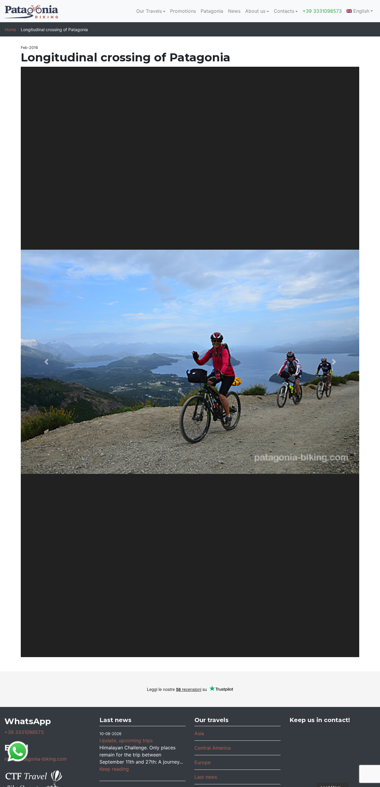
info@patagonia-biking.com (35, 759)
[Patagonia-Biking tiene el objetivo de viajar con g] (303, 769)
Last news (205, 777)
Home (10, 29)
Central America (212, 748)
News (234, 11)
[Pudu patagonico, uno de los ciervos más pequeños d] (332, 737)
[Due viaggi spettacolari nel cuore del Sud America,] (361, 737)
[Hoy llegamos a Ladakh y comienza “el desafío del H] (303, 737)
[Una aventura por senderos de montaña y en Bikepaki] (361, 753)
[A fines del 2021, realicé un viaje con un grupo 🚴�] (332, 753)
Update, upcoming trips (126, 740)
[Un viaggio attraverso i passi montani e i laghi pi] (303, 753)
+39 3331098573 (322, 11)
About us (255, 11)
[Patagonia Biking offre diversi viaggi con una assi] (332, 769)
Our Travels (149, 11)
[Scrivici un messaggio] (18, 751)
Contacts (284, 11)
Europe (202, 762)
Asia (199, 733)
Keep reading (114, 769)
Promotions (183, 11)
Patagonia (212, 11)
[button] (46, 362)
